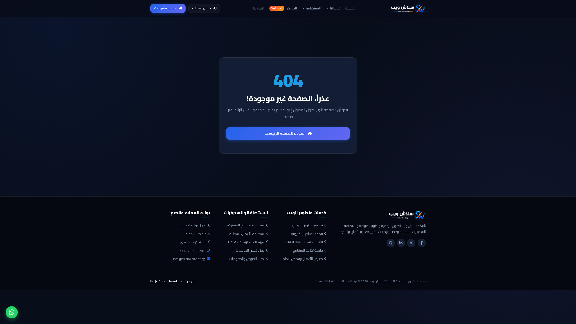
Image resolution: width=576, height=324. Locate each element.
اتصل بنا (155, 281)
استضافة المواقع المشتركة (246, 225)
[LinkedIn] (401, 243)
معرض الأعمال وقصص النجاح (303, 258)
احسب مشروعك (165, 8)
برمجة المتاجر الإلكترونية (307, 233)
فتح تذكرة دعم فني (193, 242)
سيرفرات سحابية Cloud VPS (246, 242)
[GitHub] (391, 243)
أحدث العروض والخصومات (247, 258)
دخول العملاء (201, 8)
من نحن (191, 281)
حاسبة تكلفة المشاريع (308, 250)
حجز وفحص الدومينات (250, 250)
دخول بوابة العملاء (193, 225)
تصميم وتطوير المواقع (307, 225)
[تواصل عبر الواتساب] (12, 312)
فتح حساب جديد (196, 233)
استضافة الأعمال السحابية (247, 233)
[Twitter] (411, 243)
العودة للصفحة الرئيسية (285, 133)
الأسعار (173, 281)
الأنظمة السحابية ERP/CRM (304, 242)
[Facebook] (422, 243)
